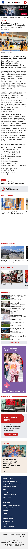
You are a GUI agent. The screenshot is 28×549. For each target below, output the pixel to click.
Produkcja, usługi (8, 508)
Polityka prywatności (9, 541)
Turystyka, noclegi (8, 518)
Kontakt (6, 537)
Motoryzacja (6, 502)
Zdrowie (5, 524)
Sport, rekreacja (7, 516)
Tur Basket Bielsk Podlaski (7, 183)
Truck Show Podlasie (7, 284)
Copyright (3, 542)
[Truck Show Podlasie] (12, 276)
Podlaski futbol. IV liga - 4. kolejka (17, 323)
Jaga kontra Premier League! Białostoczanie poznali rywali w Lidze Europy (18, 336)
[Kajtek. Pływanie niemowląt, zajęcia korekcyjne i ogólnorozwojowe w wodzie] (14, 451)
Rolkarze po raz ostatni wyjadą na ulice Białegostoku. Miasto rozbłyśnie (18, 310)
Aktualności (13, 306)
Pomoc (11, 537)
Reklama (5, 510)
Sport (16, 17)
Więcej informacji (8, 471)
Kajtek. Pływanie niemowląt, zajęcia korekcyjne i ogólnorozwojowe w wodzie (11, 464)
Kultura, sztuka (7, 497)
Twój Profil (21, 537)
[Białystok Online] (14, 2)
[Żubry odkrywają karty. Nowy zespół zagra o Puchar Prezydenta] (12, 204)
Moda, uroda (6, 500)
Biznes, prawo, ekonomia (10, 481)
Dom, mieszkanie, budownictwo (12, 484)
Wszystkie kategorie (8, 526)
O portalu (5, 534)
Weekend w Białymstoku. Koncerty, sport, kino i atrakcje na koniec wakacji (12, 261)
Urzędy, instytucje (8, 521)
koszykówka (4, 182)
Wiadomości (11, 17)
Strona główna (4, 17)
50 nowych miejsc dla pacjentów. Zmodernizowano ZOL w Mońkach (18, 316)
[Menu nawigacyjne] (25, 2)
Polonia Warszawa (19, 183)
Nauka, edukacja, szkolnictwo (11, 505)
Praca (23, 534)
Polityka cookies (20, 541)
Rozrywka (5, 513)
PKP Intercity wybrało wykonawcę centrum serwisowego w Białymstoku (17, 303)
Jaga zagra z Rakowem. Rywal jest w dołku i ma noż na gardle (18, 297)
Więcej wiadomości (13, 342)
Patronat (18, 534)
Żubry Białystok (12, 182)
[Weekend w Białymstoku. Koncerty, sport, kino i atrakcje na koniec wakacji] (12, 252)
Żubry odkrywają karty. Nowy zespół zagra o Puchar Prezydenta (12, 212)
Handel (5, 489)
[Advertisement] (14, 228)
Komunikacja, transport (9, 494)
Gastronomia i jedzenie (9, 486)
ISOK (16, 537)
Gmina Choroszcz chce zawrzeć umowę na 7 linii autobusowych (18, 330)
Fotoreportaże (7, 268)
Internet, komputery (8, 492)
